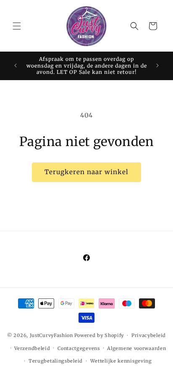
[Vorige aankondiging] (15, 65)
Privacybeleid (148, 335)
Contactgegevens (79, 348)
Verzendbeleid (32, 348)
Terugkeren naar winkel (86, 172)
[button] (17, 26)
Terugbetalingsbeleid (56, 361)
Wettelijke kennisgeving (121, 361)
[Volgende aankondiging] (157, 65)
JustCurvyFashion (51, 335)
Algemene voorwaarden (136, 348)
